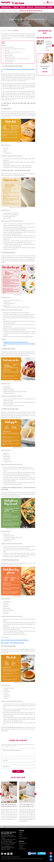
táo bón (33, 115)
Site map (20, 834)
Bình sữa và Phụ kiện (40, 7)
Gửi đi (18, 771)
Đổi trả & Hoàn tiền (22, 843)
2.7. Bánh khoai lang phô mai (9, 60)
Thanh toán (21, 845)
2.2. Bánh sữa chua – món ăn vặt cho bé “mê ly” (13, 52)
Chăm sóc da (30, 7)
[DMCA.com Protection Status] (41, 853)
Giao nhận (21, 847)
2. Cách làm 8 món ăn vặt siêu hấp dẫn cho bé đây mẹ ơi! (13, 48)
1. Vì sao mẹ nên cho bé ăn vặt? (8, 47)
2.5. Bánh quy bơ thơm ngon (9, 57)
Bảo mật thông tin (22, 848)
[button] (35, 794)
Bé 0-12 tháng (12, 10)
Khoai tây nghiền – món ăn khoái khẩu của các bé (12, 643)
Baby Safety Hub (6, 7)
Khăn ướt (16, 7)
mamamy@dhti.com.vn (8, 846)
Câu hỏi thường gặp (23, 838)
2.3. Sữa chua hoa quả (8, 53)
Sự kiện (20, 836)
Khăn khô (22, 7)
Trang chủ (3, 10)
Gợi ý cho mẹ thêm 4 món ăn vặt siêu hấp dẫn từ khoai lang (14, 640)
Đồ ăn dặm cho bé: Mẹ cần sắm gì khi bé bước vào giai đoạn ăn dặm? (49, 45)
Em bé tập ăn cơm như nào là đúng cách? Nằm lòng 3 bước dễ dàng (27, 806)
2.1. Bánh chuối (6, 50)
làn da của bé (24, 649)
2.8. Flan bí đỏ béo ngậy (8, 62)
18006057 (9, 849)
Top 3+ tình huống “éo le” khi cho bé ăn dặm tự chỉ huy (8, 806)
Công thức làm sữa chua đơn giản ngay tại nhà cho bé (15, 342)
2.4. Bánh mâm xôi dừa (8, 55)
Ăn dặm (47, 50)
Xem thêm (44, 71)
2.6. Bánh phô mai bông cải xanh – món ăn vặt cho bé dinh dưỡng (16, 58)
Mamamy (16, 30)
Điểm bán (21, 832)
